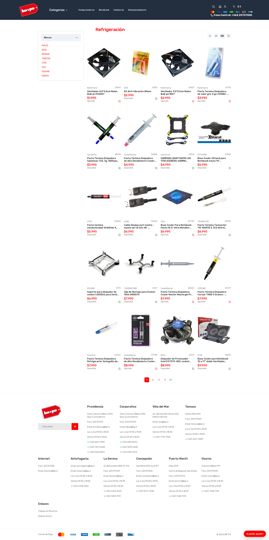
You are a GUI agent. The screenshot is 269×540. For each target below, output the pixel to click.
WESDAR (45, 54)
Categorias (57, 10)
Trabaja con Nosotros (47, 511)
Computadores (86, 10)
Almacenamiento (137, 10)
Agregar (97, 78)
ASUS (44, 50)
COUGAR (45, 71)
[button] (213, 6)
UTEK (44, 63)
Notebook (104, 10)
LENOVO (45, 76)
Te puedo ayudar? (254, 533)
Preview (112, 78)
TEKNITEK (46, 58)
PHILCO (45, 45)
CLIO (44, 67)
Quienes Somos (45, 516)
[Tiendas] (220, 6)
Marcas (48, 37)
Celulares (119, 10)
